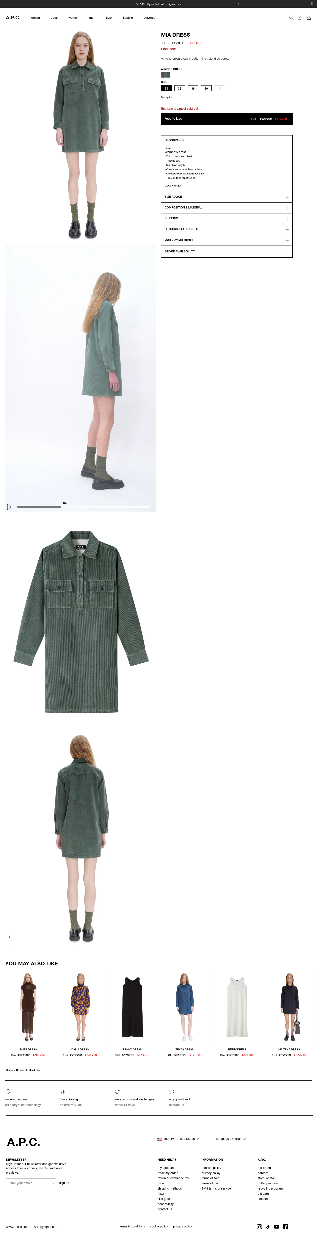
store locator (266, 1178)
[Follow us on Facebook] (285, 1226)
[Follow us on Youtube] (276, 1226)
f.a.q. (161, 1194)
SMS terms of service (216, 1188)
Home (9, 1070)
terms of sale (210, 1178)
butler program (268, 1183)
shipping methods (170, 1188)
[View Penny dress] (132, 1007)
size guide (164, 1199)
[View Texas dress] (184, 1007)
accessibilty (166, 1204)
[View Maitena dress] (289, 1007)
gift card (263, 1194)
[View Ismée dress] (27, 1007)
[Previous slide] (7, 1006)
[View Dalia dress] (80, 1007)
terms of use (210, 1183)
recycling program (270, 1188)
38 (193, 88)
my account (166, 1168)
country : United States (179, 1139)
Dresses (20, 1070)
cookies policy (211, 1168)
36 (179, 88)
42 (219, 88)
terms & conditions (132, 1226)
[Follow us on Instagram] (259, 1226)
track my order (168, 1173)
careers (263, 1173)
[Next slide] (310, 1006)
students (263, 1199)
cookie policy (159, 1226)
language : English (229, 1139)
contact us (165, 1209)
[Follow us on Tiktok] (268, 1226)
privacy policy (211, 1173)
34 (166, 88)
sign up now (175, 4)
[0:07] (87, 507)
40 (206, 88)
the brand (264, 1168)
